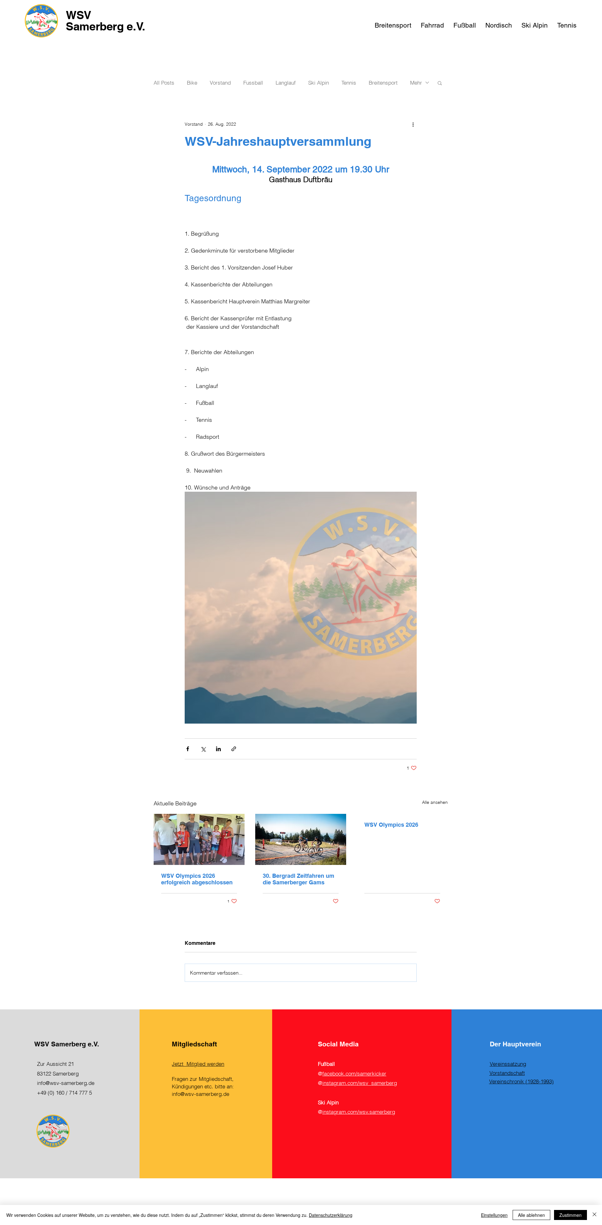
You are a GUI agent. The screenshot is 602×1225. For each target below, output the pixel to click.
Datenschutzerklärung (330, 1215)
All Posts (164, 82)
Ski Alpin (318, 82)
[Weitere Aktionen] (413, 124)
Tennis (348, 82)
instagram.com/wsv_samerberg (359, 1083)
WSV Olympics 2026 (391, 824)
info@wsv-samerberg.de (65, 1083)
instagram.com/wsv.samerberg (358, 1111)
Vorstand (220, 82)
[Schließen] (594, 1215)
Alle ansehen (435, 802)
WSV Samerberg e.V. (105, 20)
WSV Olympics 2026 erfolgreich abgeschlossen (197, 879)
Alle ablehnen (531, 1215)
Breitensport (383, 82)
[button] (440, 82)
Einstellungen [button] (494, 1215)
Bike (192, 82)
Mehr (416, 82)
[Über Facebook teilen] (188, 749)
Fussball (253, 82)
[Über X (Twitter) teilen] (203, 749)
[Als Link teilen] (234, 749)
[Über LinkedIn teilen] (218, 749)
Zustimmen (570, 1215)
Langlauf (286, 82)
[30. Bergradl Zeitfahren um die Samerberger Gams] (300, 839)
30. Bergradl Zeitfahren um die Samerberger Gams (298, 879)
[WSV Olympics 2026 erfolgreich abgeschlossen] (199, 839)
